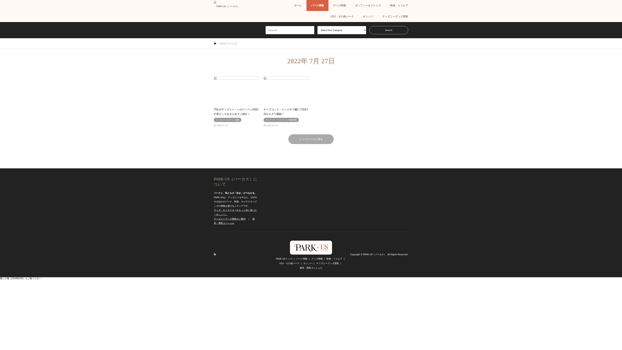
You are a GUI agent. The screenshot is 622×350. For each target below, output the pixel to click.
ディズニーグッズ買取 (395, 16)
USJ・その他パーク (342, 16)
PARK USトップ (284, 258)
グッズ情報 (339, 5)
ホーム (298, 5)
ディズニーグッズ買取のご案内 (230, 219)
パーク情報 (317, 5)
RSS (215, 254)
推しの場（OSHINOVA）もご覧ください (20, 278)
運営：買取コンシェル (311, 268)
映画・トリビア (399, 5)
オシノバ (368, 16)
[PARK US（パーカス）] (227, 5)
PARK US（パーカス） (311, 248)
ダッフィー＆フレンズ (368, 5)
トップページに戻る (311, 139)
